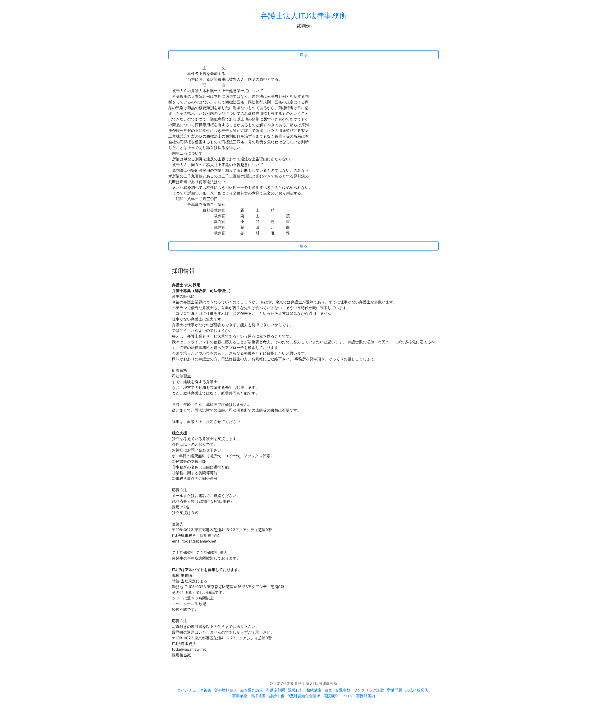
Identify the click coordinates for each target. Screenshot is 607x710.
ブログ (347, 695)
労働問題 (394, 690)
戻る (303, 54)
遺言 (328, 690)
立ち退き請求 (251, 690)
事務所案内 (365, 695)
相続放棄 (314, 690)
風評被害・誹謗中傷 (267, 695)
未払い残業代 (416, 690)
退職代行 (295, 690)
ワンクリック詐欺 (369, 690)
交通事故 (342, 690)
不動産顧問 (275, 690)
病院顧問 (331, 695)
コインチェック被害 (194, 690)
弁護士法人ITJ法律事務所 (303, 15)
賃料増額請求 (225, 690)
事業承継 (239, 695)
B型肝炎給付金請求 (304, 695)
